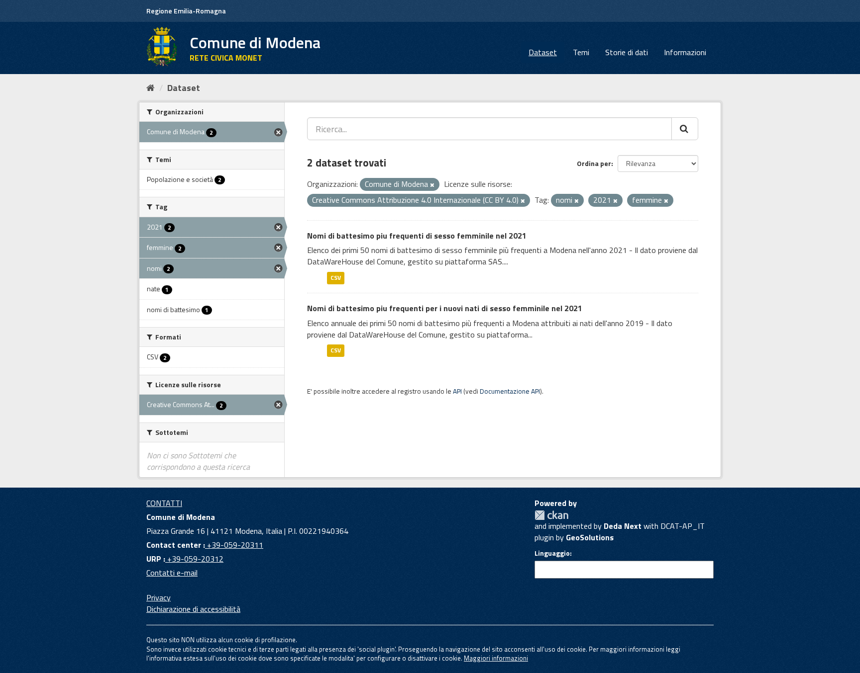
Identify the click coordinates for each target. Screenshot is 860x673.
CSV (335, 277)
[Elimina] (432, 185)
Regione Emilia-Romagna (186, 10)
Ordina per (594, 163)
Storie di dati (626, 52)
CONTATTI (164, 503)
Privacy (158, 597)
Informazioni (685, 52)
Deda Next (623, 526)
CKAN (551, 515)
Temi (581, 52)
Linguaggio (552, 553)
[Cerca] (684, 128)
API (457, 391)
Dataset (543, 52)
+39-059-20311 (234, 545)
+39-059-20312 (194, 559)
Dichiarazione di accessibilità (193, 609)
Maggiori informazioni (496, 658)
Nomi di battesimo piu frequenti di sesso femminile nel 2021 (417, 236)
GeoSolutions (590, 537)
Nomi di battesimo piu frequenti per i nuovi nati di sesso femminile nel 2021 (444, 308)
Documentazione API (510, 391)
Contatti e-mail (172, 573)
